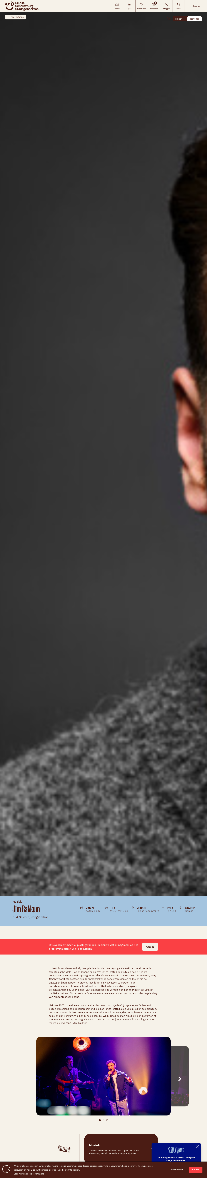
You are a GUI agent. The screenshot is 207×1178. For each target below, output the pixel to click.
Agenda (150, 946)
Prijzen (178, 18)
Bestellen (194, 18)
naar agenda (17, 17)
